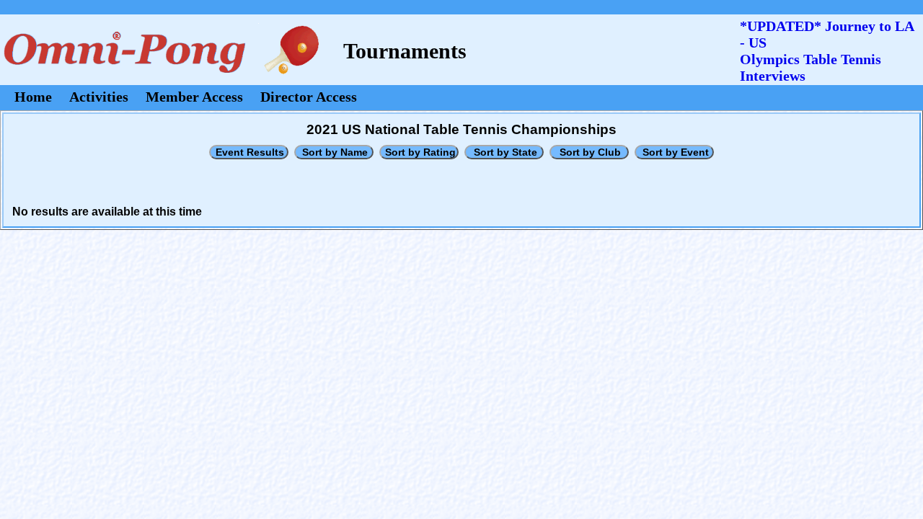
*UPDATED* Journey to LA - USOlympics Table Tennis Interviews (827, 51)
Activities (98, 97)
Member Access (194, 97)
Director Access (308, 97)
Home (33, 97)
